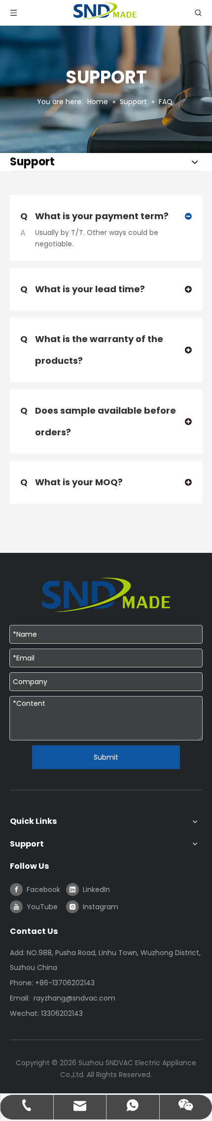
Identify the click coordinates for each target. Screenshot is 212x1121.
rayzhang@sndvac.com (74, 998)
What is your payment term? (94, 216)
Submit (106, 757)
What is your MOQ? (71, 482)
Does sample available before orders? (98, 421)
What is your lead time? (82, 289)
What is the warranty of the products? (91, 350)
